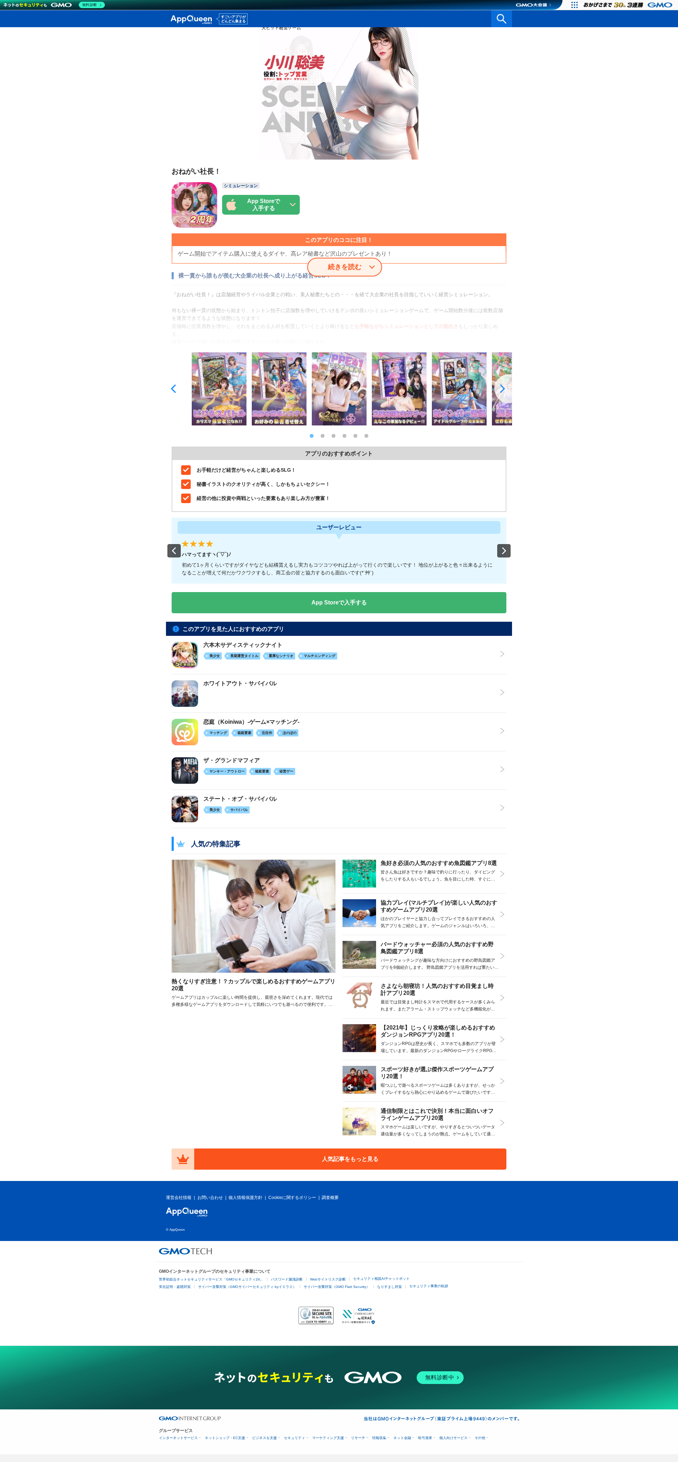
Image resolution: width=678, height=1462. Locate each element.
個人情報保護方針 (245, 1197)
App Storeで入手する (339, 602)
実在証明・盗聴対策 (175, 1287)
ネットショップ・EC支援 (225, 1438)
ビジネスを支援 (264, 1438)
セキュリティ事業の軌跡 (428, 1286)
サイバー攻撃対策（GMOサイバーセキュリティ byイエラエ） (247, 1287)
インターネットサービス (178, 1438)
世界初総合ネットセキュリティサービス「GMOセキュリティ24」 (211, 1279)
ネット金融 (402, 1438)
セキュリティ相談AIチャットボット (381, 1279)
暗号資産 (425, 1438)
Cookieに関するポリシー (292, 1197)
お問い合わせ (210, 1197)
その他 (480, 1438)
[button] (174, 550)
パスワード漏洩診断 (287, 1279)
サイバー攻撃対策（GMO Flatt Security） (337, 1287)
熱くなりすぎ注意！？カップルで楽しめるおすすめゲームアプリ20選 (253, 984)
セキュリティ (294, 1438)
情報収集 (379, 1438)
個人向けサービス (453, 1438)
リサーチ (358, 1438)
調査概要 (330, 1197)
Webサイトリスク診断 (328, 1279)
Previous (175, 388)
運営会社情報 (178, 1197)
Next (503, 388)
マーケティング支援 (328, 1438)
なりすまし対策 (389, 1287)
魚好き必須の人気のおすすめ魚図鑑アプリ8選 (439, 863)
